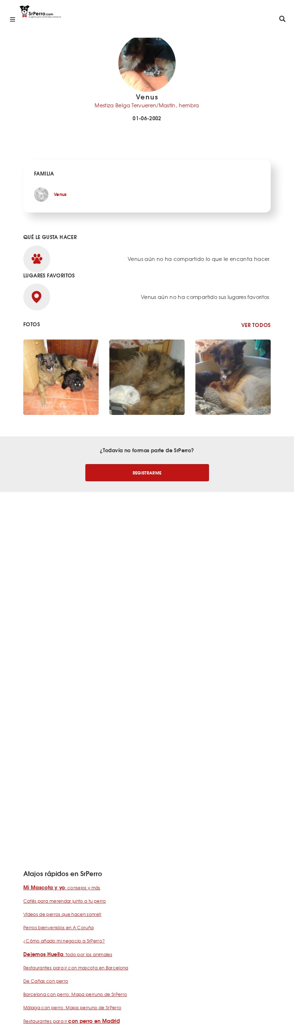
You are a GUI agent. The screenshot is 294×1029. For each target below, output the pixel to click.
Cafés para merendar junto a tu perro (64, 901)
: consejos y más (61, 887)
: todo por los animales (67, 954)
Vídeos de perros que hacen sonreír (62, 914)
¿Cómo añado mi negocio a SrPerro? (64, 940)
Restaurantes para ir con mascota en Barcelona (75, 967)
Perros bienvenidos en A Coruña (58, 927)
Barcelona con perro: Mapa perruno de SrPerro (75, 994)
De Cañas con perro (45, 981)
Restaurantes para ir (71, 1021)
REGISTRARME (147, 472)
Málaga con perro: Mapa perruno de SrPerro (72, 1007)
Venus (60, 194)
